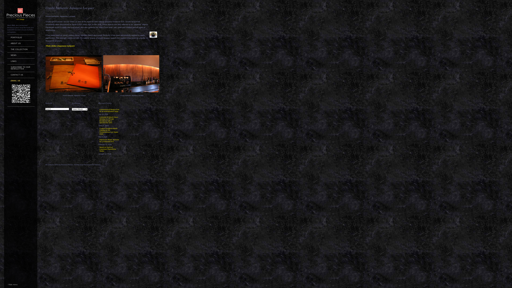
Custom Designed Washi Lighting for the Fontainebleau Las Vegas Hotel (108, 131)
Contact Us (17, 75)
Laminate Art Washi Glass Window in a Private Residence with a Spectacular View (108, 119)
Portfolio (16, 38)
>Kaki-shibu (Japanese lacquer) (60, 46)
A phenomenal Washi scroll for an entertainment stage (109, 110)
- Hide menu (12, 284)
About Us (16, 43)
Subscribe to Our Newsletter (20, 68)
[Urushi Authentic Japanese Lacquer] (74, 92)
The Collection (19, 49)
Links (14, 61)
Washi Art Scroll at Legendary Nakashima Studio (107, 149)
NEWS (14, 55)
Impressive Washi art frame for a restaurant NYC (109, 140)
